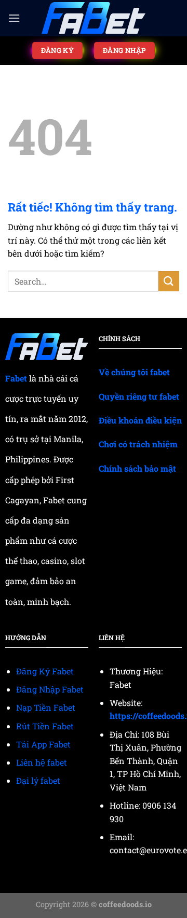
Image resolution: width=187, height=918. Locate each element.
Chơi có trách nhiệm (138, 444)
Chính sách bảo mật (137, 468)
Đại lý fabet (38, 780)
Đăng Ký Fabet (45, 671)
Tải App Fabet (43, 744)
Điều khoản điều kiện (140, 420)
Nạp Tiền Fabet (45, 707)
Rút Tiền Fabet (45, 726)
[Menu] (14, 18)
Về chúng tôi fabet (134, 371)
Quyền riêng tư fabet (139, 396)
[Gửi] (168, 281)
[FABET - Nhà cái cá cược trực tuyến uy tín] (93, 18)
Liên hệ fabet (41, 762)
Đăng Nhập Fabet (50, 689)
